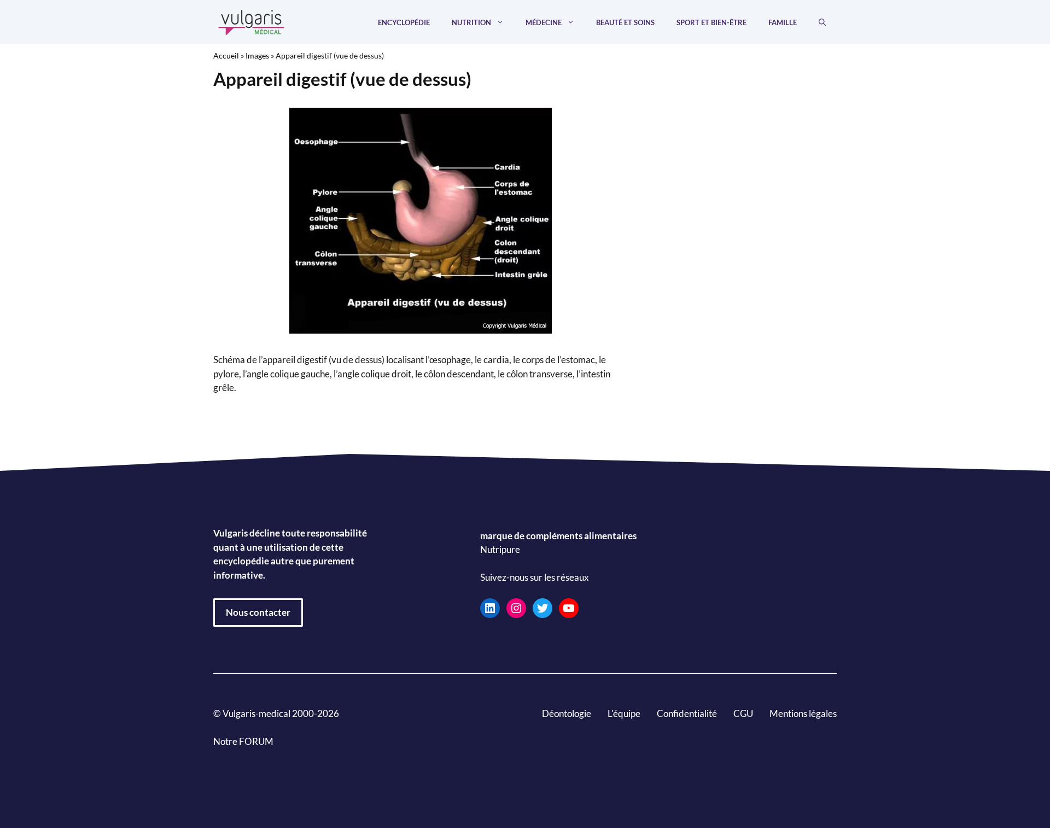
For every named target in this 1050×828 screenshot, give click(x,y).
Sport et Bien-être (711, 22)
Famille (782, 22)
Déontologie (566, 713)
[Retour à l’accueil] (251, 21)
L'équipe (624, 713)
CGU (743, 713)
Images (257, 55)
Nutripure (500, 549)
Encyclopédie (404, 22)
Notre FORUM (243, 741)
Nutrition (471, 22)
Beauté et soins (625, 22)
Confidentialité (687, 713)
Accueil (226, 55)
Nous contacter (258, 612)
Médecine (544, 22)
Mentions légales (803, 713)
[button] (822, 22)
